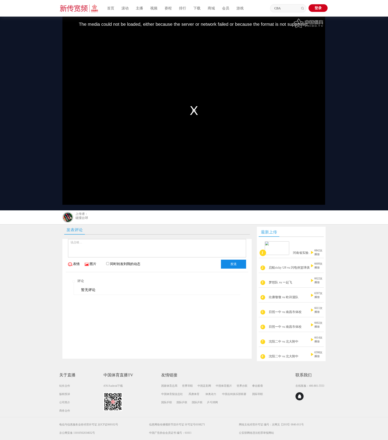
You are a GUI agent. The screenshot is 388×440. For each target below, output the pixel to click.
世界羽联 (187, 385)
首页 (110, 8)
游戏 (240, 8)
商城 (211, 8)
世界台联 (242, 385)
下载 (197, 8)
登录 (318, 8)
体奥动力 (210, 394)
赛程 (168, 8)
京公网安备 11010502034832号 (77, 432)
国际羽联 (257, 394)
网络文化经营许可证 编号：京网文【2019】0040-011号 (271, 424)
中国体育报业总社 (172, 394)
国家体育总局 (169, 385)
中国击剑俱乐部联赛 (234, 394)
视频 (153, 8)
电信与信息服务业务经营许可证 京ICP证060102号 (88, 424)
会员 (225, 8)
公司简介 (64, 402)
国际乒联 (166, 402)
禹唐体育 (194, 394)
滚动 (125, 8)
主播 (139, 8)
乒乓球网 (212, 402)
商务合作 (64, 410)
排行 (182, 8)
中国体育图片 (224, 385)
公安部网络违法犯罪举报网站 (256, 432)
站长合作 (64, 385)
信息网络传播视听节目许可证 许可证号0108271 (177, 424)
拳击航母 (257, 385)
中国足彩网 (204, 385)
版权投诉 (64, 394)
